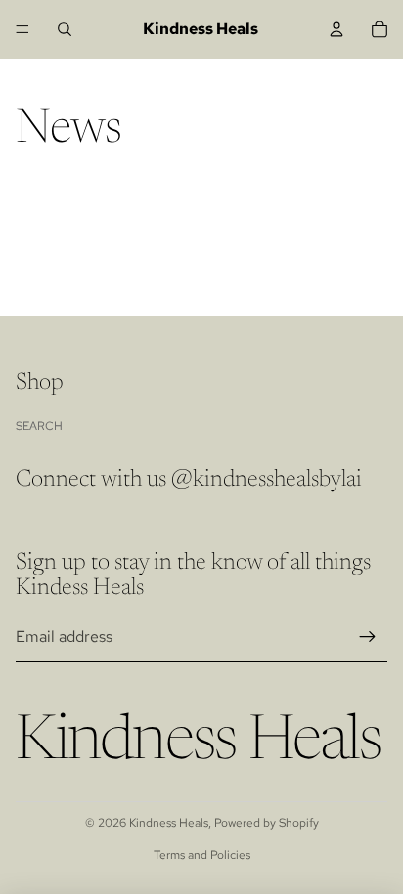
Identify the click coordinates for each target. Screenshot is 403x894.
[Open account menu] (336, 29)
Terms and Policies (202, 855)
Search (39, 426)
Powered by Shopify (266, 822)
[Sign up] (367, 637)
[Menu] (22, 29)
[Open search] (64, 29)
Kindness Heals (168, 822)
